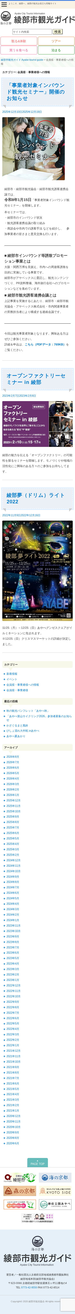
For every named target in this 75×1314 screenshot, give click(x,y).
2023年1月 (12, 980)
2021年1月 (12, 1110)
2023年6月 (12, 952)
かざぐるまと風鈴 (17, 725)
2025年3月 (12, 849)
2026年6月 (12, 767)
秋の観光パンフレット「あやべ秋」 (28, 710)
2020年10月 (13, 1127)
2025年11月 (13, 805)
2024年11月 (13, 865)
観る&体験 (18, 41)
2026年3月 (12, 784)
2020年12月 (13, 1116)
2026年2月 (12, 789)
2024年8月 (12, 881)
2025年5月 (12, 838)
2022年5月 (12, 1023)
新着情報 (11, 673)
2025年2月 (12, 854)
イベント (11, 679)
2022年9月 (12, 1001)
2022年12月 (13, 985)
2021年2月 (12, 1105)
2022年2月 (12, 1039)
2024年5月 (12, 898)
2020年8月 (12, 1137)
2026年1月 (12, 795)
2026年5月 (12, 773)
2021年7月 (12, 1078)
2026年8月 (12, 756)
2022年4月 (12, 1028)
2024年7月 (12, 887)
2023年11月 (13, 925)
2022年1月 (12, 1045)
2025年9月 (12, 816)
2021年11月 (13, 1056)
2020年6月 (12, 1143)
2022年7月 (12, 1012)
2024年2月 (12, 914)
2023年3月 (12, 969)
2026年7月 (12, 762)
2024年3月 (12, 909)
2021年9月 (12, 1067)
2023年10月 (13, 931)
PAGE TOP (38, 1162)
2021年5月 (12, 1089)
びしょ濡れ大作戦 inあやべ (22, 730)
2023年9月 (12, 936)
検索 (57, 31)
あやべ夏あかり (15, 736)
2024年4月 (12, 903)
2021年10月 (13, 1061)
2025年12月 (13, 800)
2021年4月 (12, 1094)
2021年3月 (12, 1099)
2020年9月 (12, 1132)
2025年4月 (12, 843)
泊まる (56, 50)
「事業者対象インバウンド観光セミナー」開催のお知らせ (36, 91)
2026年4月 (12, 778)
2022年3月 (12, 1034)
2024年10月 (13, 871)
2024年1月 (12, 920)
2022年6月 (12, 1018)
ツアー (56, 41)
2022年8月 (12, 1007)
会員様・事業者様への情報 (22, 684)
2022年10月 (13, 996)
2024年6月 (12, 892)
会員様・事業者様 (17, 690)
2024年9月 (12, 876)
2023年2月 (12, 974)
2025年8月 (12, 822)
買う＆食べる (18, 50)
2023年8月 (12, 942)
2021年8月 (12, 1072)
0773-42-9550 (29, 1287)
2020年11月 (13, 1121)
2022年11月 (13, 990)
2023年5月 (12, 958)
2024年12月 (13, 860)
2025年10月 (13, 811)
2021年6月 (12, 1083)
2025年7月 (12, 827)
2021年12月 (13, 1050)
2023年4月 (12, 963)
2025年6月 (12, 833)
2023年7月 (12, 947)
